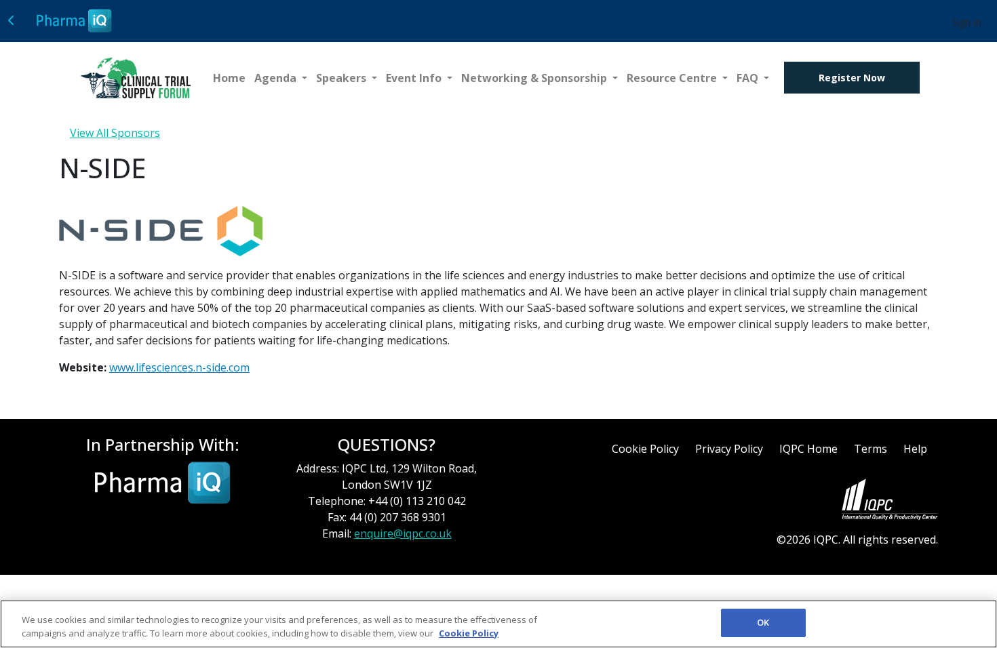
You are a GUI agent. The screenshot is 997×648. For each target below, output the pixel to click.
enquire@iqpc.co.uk (403, 533)
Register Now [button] (852, 77)
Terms (870, 448)
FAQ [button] (749, 77)
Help (915, 448)
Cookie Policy (645, 448)
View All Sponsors (115, 132)
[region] (498, 624)
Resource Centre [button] (673, 77)
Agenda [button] (276, 77)
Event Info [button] (415, 77)
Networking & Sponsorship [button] (535, 77)
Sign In (966, 22)
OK (763, 622)
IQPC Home (808, 448)
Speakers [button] (342, 77)
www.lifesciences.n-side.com (179, 367)
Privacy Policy (729, 448)
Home (229, 77)
